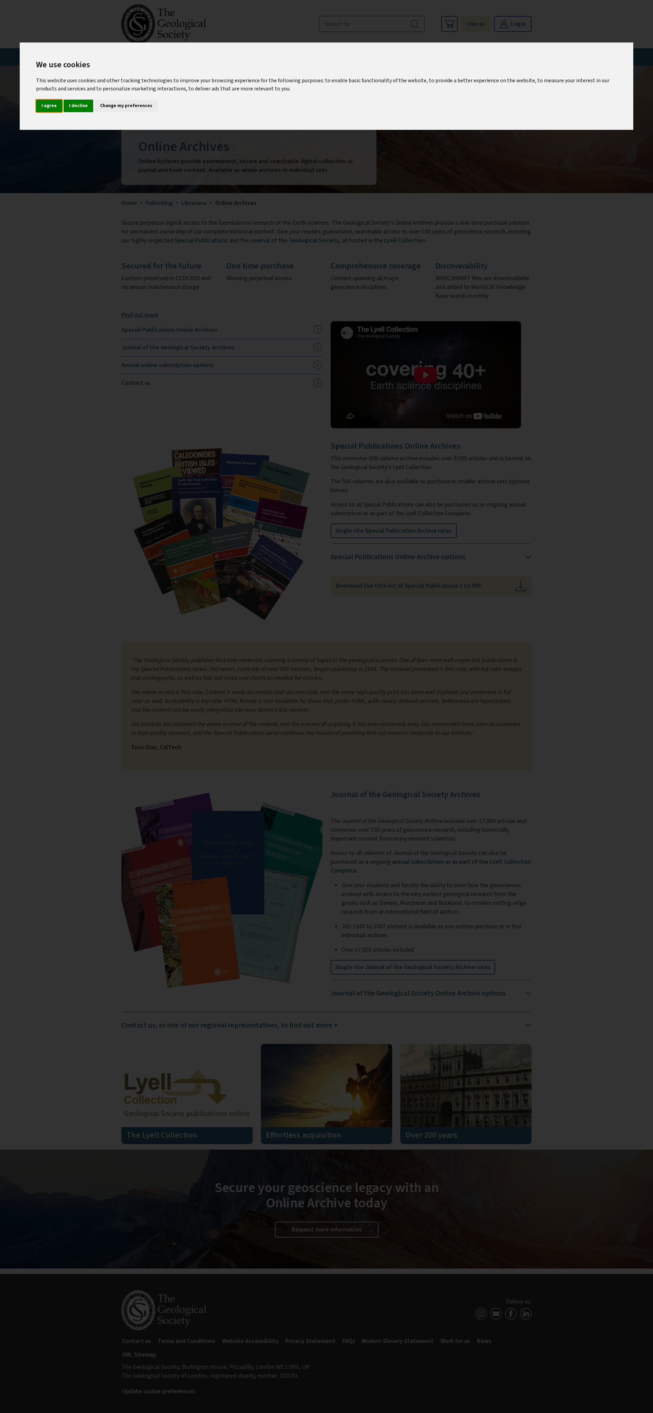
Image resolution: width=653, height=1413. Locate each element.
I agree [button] (49, 105)
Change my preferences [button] (126, 105)
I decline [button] (78, 105)
